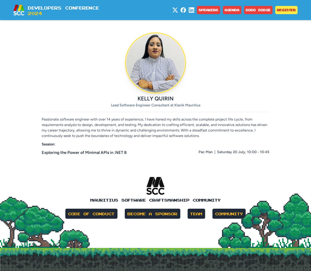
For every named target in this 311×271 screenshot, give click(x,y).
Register (286, 10)
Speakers (208, 10)
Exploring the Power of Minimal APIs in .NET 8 (84, 152)
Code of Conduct (91, 213)
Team (196, 213)
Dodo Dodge (258, 10)
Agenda (232, 10)
